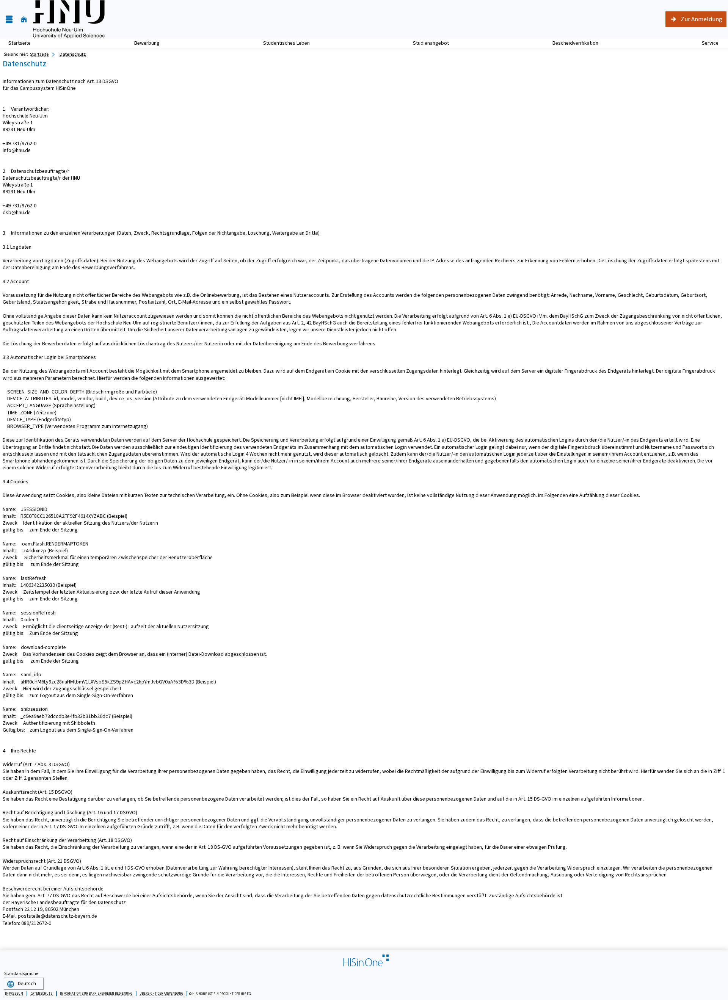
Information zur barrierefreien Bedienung (96, 993)
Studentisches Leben (282, 43)
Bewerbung (143, 43)
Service (706, 43)
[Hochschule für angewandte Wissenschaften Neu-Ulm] (68, 19)
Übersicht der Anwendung (161, 993)
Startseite (19, 43)
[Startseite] (24, 19)
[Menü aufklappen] (9, 19)
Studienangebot (427, 43)
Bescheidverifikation (575, 43)
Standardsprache (21, 973)
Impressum (14, 993)
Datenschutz (73, 54)
